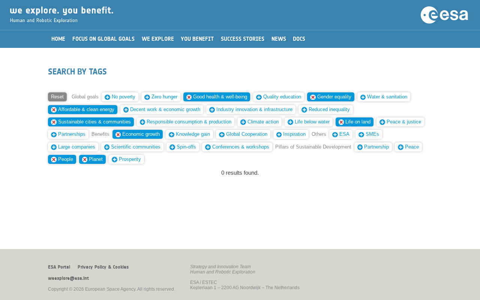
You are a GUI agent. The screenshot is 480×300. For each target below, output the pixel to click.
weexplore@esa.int (68, 278)
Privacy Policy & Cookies (103, 267)
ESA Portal (59, 267)
